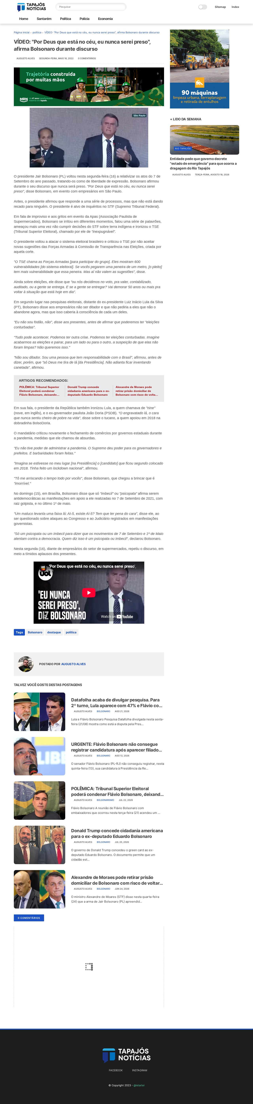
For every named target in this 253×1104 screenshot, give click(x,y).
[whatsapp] (33, 642)
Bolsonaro (35, 632)
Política (65, 19)
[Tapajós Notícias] (31, 11)
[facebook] (17, 642)
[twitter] (25, 642)
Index (235, 6)
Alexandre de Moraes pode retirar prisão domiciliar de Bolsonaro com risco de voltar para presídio (136, 391)
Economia (105, 19)
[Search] (123, 7)
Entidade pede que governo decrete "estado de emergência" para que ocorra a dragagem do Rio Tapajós (203, 163)
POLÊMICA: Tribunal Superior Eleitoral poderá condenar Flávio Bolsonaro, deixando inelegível (39, 391)
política (37, 32)
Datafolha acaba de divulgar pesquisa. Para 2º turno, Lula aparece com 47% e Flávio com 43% (117, 702)
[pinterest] (41, 642)
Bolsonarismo (105, 800)
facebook (116, 1070)
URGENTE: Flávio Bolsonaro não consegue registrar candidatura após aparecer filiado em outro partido (115, 747)
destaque (54, 632)
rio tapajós (183, 148)
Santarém (43, 19)
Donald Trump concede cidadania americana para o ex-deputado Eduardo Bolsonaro (89, 390)
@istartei (139, 1085)
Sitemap (220, 6)
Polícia (84, 19)
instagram (139, 1070)
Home (23, 19)
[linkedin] (48, 642)
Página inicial (21, 32)
